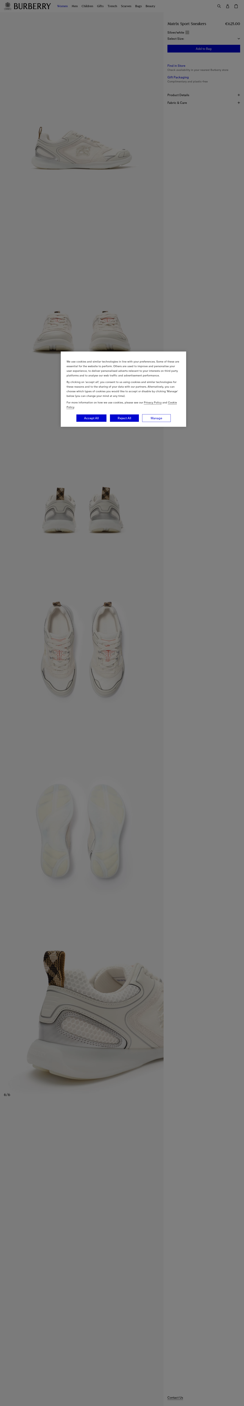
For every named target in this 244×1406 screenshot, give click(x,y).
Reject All (124, 418)
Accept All (91, 418)
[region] (123, 389)
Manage (156, 418)
